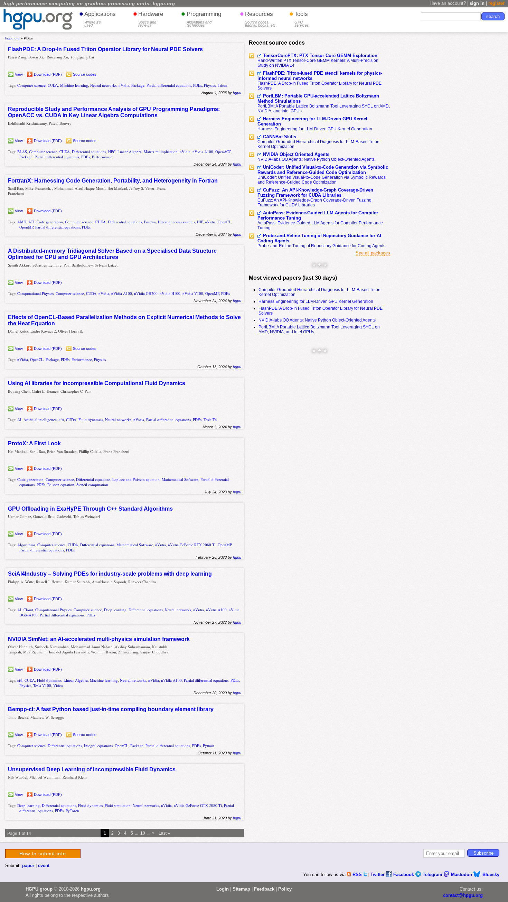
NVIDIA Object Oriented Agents (296, 154)
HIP (200, 221)
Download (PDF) (48, 74)
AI (19, 419)
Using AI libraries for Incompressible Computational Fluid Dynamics (96, 383)
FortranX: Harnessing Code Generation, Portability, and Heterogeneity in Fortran (113, 181)
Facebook (404, 874)
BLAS (22, 151)
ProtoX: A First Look (34, 443)
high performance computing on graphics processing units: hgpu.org (89, 3)
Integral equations (98, 745)
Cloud (28, 609)
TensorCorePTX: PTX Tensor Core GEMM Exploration (320, 55)
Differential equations (89, 151)
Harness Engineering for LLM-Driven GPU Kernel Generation (312, 121)
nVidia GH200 (146, 293)
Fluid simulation (118, 805)
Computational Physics (35, 293)
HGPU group (39, 889)
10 (142, 833)
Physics (210, 85)
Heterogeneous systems (176, 221)
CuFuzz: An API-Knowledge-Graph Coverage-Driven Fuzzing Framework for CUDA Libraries (315, 192)
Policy (285, 889)
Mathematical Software (180, 479)
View (19, 74)
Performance (102, 156)
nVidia (124, 85)
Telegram (433, 874)
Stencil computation (92, 484)
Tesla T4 (210, 419)
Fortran (150, 221)
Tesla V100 (42, 685)
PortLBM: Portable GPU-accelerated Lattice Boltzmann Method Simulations (318, 98)
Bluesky (490, 874)
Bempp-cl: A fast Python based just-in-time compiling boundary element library (111, 709)
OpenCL (224, 221)
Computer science (31, 85)
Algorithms (26, 544)
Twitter (378, 874)
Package (137, 85)
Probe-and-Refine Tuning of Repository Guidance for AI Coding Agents (319, 238)
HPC (111, 151)
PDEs (197, 85)
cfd (61, 419)
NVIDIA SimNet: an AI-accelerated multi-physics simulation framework (99, 639)
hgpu (237, 93)
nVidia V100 (192, 293)
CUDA (53, 85)
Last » (164, 833)
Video (58, 685)
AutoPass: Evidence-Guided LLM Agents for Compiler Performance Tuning (317, 215)
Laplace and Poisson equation (136, 479)
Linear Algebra (129, 151)
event (43, 865)
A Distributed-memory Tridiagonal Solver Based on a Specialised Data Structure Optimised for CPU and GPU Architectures (112, 254)
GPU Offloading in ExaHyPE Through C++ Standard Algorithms (90, 509)
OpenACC (223, 151)
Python (208, 745)
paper (28, 865)
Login (222, 889)
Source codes (84, 74)
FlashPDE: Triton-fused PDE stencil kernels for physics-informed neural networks (319, 76)
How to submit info (42, 853)
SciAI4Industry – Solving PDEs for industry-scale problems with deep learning (110, 574)
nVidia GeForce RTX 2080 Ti (192, 544)
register (496, 3)
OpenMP (26, 227)
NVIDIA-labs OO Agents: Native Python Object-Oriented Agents (316, 159)
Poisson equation (60, 484)
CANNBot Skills (279, 136)
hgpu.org (12, 38)
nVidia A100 (202, 151)
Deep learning (115, 609)
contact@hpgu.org (463, 895)
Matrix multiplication (161, 151)
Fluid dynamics (90, 419)
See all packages (373, 252)
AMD (21, 221)
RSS (357, 874)
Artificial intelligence (40, 419)
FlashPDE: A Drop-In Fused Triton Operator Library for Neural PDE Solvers (105, 49)
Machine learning (74, 85)
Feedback (264, 889)
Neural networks (103, 85)
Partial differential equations (169, 85)
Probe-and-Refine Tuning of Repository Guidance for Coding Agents (321, 245)
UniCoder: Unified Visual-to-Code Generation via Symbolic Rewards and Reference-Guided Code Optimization (322, 170)
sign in (477, 3)
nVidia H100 (170, 293)
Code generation (50, 221)
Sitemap (241, 889)
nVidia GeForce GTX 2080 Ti (198, 805)
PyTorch (72, 810)
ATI (31, 221)
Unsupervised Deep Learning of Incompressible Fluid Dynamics (92, 769)
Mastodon (462, 874)
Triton (222, 85)
